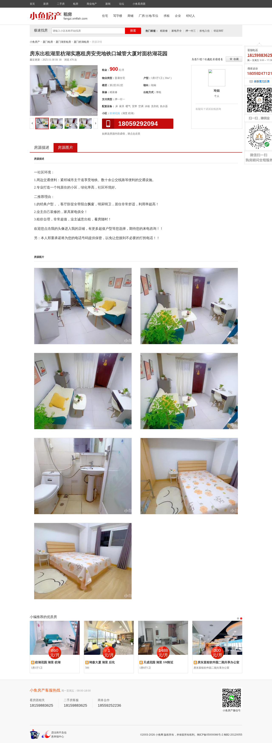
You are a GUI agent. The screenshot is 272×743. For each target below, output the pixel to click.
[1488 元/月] (163, 637)
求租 (167, 15)
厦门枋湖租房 (81, 41)
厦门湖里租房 (63, 41)
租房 (75, 3)
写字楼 (117, 15)
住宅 (105, 15)
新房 (45, 3)
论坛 (121, 3)
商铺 (130, 15)
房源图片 (65, 147)
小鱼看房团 (139, 3)
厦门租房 (48, 41)
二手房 (61, 3)
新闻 (107, 3)
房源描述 (41, 147)
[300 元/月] (217, 637)
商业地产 (92, 3)
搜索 (133, 30)
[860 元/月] (55, 637)
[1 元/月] (109, 637)
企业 (178, 15)
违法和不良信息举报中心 (59, 734)
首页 (32, 3)
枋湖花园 (115, 113)
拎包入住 (205, 30)
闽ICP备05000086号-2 (210, 734)
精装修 (164, 30)
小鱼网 (159, 734)
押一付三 (191, 30)
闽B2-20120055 (233, 734)
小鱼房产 (35, 41)
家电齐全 (176, 30)
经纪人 (190, 15)
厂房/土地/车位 (148, 15)
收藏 (236, 59)
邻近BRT (218, 30)
